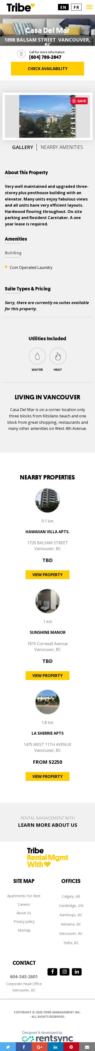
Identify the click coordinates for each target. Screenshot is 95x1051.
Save (81, 100)
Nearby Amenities (62, 147)
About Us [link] (24, 913)
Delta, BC (71, 942)
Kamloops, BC (71, 915)
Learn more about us (47, 825)
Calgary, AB (71, 896)
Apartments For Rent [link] (23, 895)
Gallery (22, 147)
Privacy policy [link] (24, 921)
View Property (47, 574)
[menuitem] (24, 896)
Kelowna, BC (71, 924)
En (63, 7)
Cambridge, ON (71, 905)
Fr (76, 7)
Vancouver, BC (71, 933)
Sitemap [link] (24, 930)
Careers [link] (24, 904)
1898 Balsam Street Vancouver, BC (47, 42)
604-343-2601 (24, 976)
